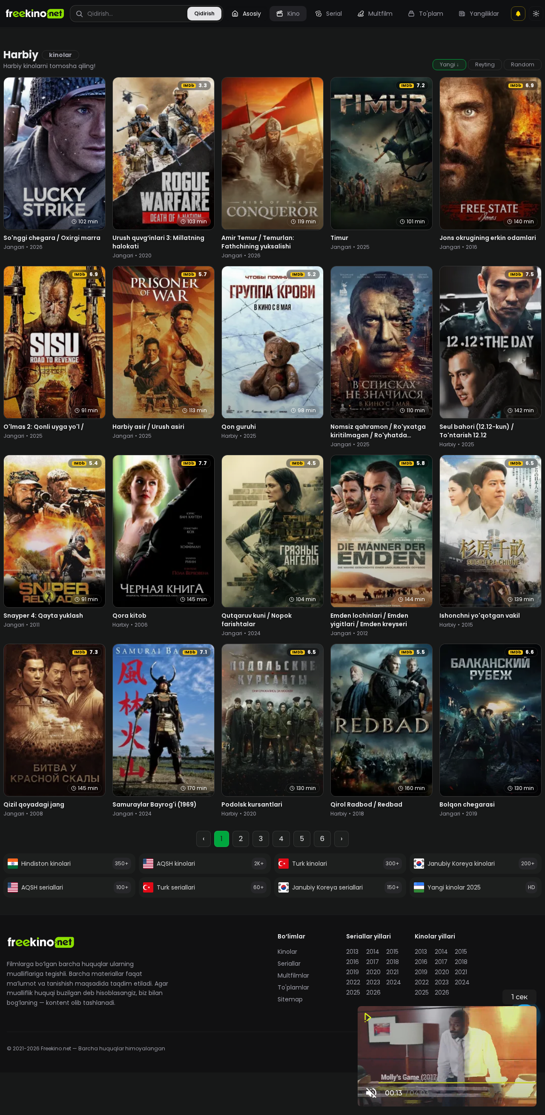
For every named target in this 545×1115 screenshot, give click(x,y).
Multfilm (380, 13)
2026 (373, 992)
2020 (373, 972)
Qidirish (204, 13)
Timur (339, 238)
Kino (293, 13)
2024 (393, 982)
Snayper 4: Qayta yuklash (43, 615)
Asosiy (252, 13)
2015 (392, 951)
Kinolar (287, 951)
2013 (352, 951)
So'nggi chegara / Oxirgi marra (51, 238)
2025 (353, 992)
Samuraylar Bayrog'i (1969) (154, 804)
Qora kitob (129, 615)
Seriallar (289, 963)
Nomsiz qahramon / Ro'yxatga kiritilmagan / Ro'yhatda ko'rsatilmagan (378, 435)
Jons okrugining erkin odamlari (487, 238)
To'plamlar (293, 987)
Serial (334, 13)
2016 (352, 962)
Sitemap (290, 999)
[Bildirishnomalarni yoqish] (518, 13)
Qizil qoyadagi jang (33, 804)
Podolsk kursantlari (251, 804)
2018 (392, 962)
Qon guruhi (238, 426)
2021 (392, 972)
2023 (373, 982)
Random (522, 64)
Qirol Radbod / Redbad (366, 804)
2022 (353, 982)
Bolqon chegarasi (467, 804)
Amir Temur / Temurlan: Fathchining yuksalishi (257, 242)
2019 (352, 972)
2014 (372, 951)
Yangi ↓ (449, 64)
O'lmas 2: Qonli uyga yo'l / (43, 426)
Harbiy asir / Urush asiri (148, 426)
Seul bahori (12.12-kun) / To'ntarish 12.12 (476, 430)
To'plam (431, 13)
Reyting (485, 64)
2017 (372, 962)
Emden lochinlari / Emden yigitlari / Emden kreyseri (369, 619)
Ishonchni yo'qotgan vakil (479, 615)
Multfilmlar (293, 975)
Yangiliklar (484, 13)
